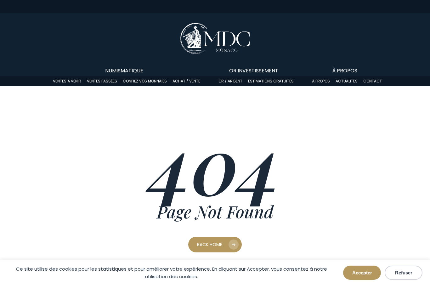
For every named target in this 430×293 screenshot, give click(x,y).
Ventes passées (102, 81)
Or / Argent (230, 81)
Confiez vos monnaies (145, 81)
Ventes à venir (67, 81)
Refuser (403, 272)
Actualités (347, 81)
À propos (321, 81)
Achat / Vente (186, 81)
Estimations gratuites (271, 81)
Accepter (362, 272)
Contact (372, 81)
